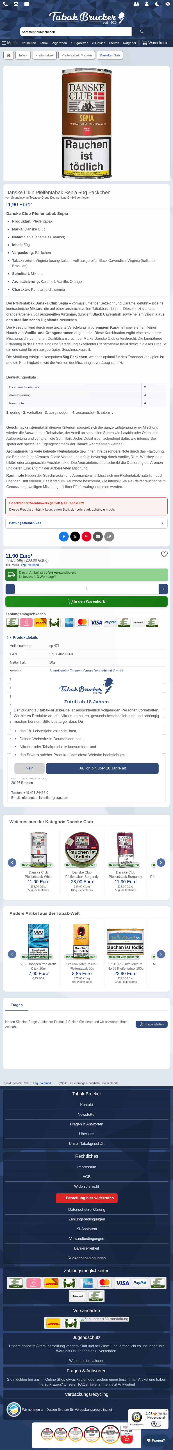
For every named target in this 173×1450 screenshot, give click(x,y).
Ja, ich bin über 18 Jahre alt (102, 768)
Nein (29, 768)
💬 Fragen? (156, 1440)
